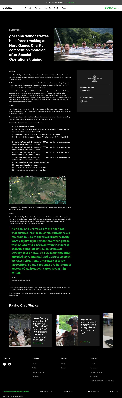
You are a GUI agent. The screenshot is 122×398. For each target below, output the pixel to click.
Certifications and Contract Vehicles (16, 392)
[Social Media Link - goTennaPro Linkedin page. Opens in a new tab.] (9, 364)
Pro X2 (34, 364)
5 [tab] (53, 350)
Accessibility (94, 376)
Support (92, 364)
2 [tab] (27, 350)
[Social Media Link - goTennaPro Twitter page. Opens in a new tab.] (4, 364)
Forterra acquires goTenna (60, 2)
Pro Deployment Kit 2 (39, 372)
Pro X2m (34, 368)
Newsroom (93, 368)
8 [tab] (80, 350)
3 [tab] (36, 350)
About (63, 364)
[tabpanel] (32, 330)
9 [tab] (89, 350)
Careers (63, 368)
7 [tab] (71, 350)
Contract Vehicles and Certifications (101, 380)
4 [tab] (45, 350)
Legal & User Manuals (97, 372)
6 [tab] (62, 350)
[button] (28, 8)
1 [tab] (18, 350)
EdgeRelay (35, 376)
